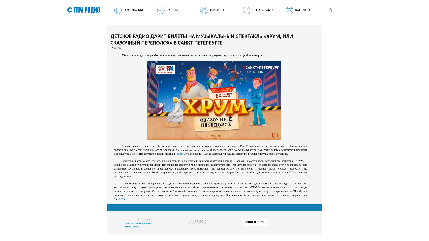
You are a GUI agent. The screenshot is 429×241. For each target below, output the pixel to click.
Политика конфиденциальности (138, 223)
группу (179, 154)
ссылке (121, 199)
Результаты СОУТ (132, 227)
